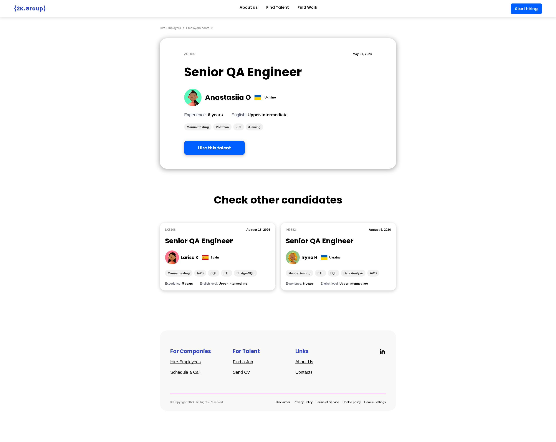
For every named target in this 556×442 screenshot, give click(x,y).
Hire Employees (185, 361)
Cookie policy (352, 402)
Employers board (198, 28)
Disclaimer (283, 402)
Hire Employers (170, 28)
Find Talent (277, 7)
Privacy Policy (303, 402)
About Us (304, 361)
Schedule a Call (185, 372)
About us (249, 7)
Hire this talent (214, 148)
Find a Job (243, 361)
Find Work (307, 7)
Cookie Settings (375, 402)
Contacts (304, 372)
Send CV (241, 372)
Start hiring (526, 8)
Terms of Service (327, 402)
